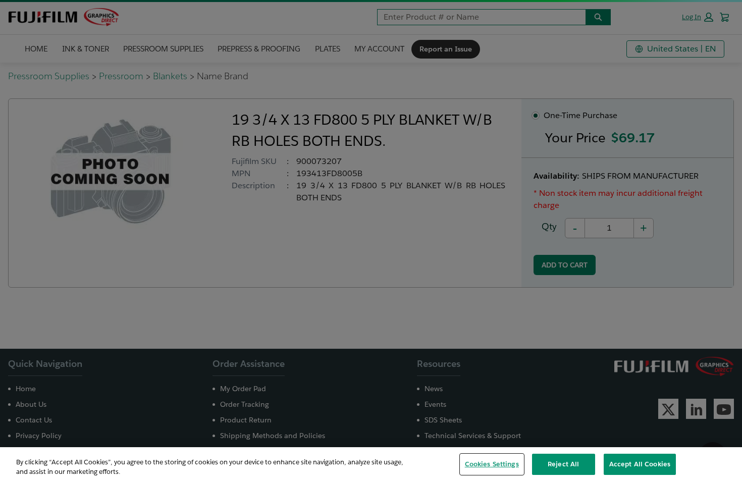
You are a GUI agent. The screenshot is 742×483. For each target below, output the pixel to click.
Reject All (563, 464)
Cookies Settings (492, 464)
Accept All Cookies (639, 464)
